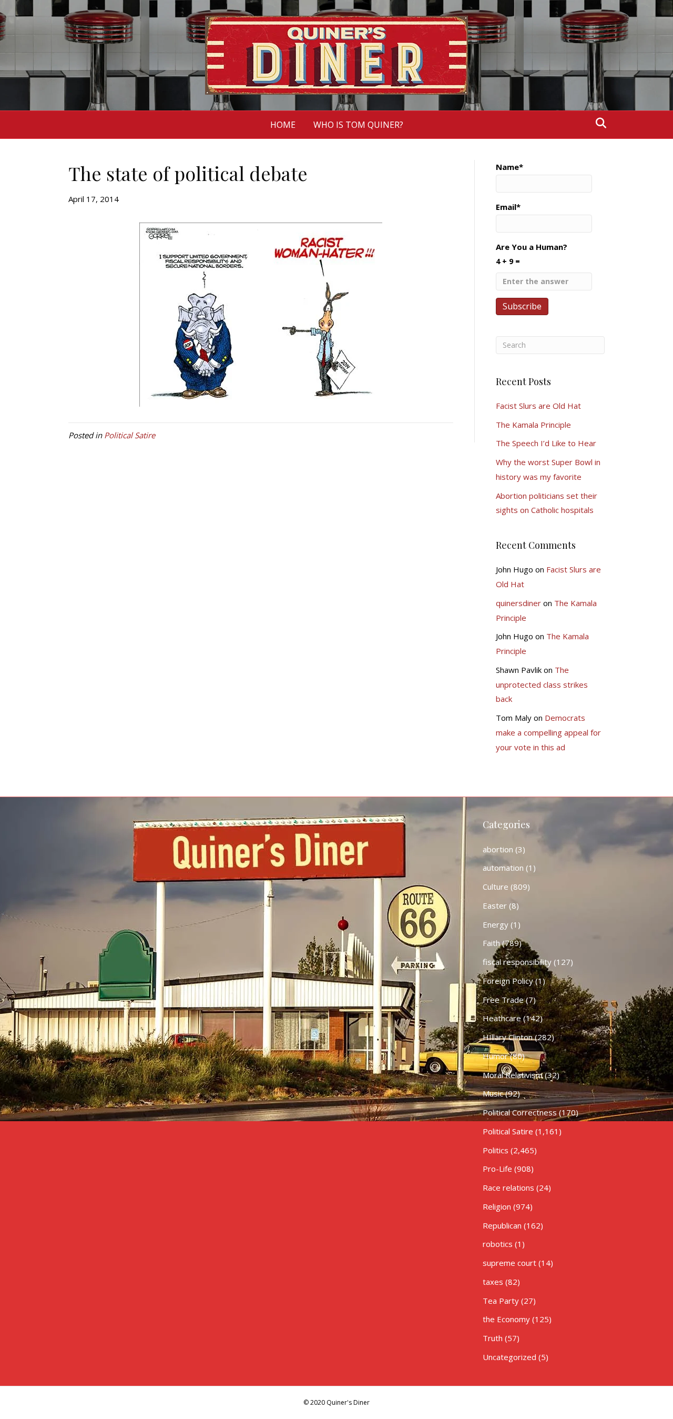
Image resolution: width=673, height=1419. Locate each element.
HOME (282, 124)
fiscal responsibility (517, 962)
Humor (495, 1056)
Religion (497, 1206)
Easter (495, 905)
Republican (502, 1225)
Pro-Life (497, 1168)
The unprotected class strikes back (542, 685)
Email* (508, 207)
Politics (495, 1150)
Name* (509, 167)
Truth (493, 1338)
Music (493, 1093)
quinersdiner (518, 603)
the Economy (506, 1319)
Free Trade (503, 999)
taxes (493, 1281)
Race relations (508, 1187)
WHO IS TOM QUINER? (358, 124)
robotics (498, 1244)
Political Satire (129, 435)
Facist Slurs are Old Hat (538, 405)
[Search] (598, 123)
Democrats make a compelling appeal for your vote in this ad (548, 732)
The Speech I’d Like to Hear (546, 443)
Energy (495, 924)
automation (503, 867)
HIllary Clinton (508, 1037)
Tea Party (501, 1300)
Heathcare (502, 1018)
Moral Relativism (513, 1075)
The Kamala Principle (533, 424)
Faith (491, 943)
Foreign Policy (508, 980)
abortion (498, 849)
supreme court (509, 1262)
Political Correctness (520, 1112)
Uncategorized (509, 1357)
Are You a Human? (531, 253)
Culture (495, 886)
